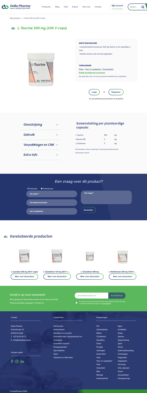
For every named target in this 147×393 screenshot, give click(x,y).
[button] (117, 7)
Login (94, 92)
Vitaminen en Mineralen (63, 358)
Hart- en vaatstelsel (104, 361)
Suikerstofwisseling (126, 351)
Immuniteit (100, 368)
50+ (98, 326)
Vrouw (120, 371)
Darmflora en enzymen (62, 333)
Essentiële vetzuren (61, 344)
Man (98, 371)
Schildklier (122, 330)
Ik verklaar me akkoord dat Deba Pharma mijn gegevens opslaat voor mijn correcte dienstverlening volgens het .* (102, 302)
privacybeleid (106, 303)
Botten (99, 333)
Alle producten (15, 18)
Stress (120, 347)
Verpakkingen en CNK (38, 145)
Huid (98, 364)
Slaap (120, 333)
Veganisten (122, 358)
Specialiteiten (59, 351)
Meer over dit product (24, 276)
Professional (48, 189)
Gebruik (28, 135)
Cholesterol (101, 337)
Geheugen (100, 351)
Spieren (121, 337)
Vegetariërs (122, 361)
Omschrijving (32, 125)
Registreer (116, 92)
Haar (98, 358)
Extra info (30, 155)
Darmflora (100, 340)
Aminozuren (58, 326)
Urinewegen (123, 354)
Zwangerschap (124, 378)
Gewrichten (101, 354)
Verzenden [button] (88, 210)
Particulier (33, 189)
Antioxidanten (102, 330)
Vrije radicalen (123, 368)
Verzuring (122, 364)
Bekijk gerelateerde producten (92, 73)
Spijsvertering (123, 340)
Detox (98, 344)
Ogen (120, 326)
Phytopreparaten (60, 347)
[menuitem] (46, 7)
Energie (99, 347)
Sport (120, 344)
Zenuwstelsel (123, 375)
